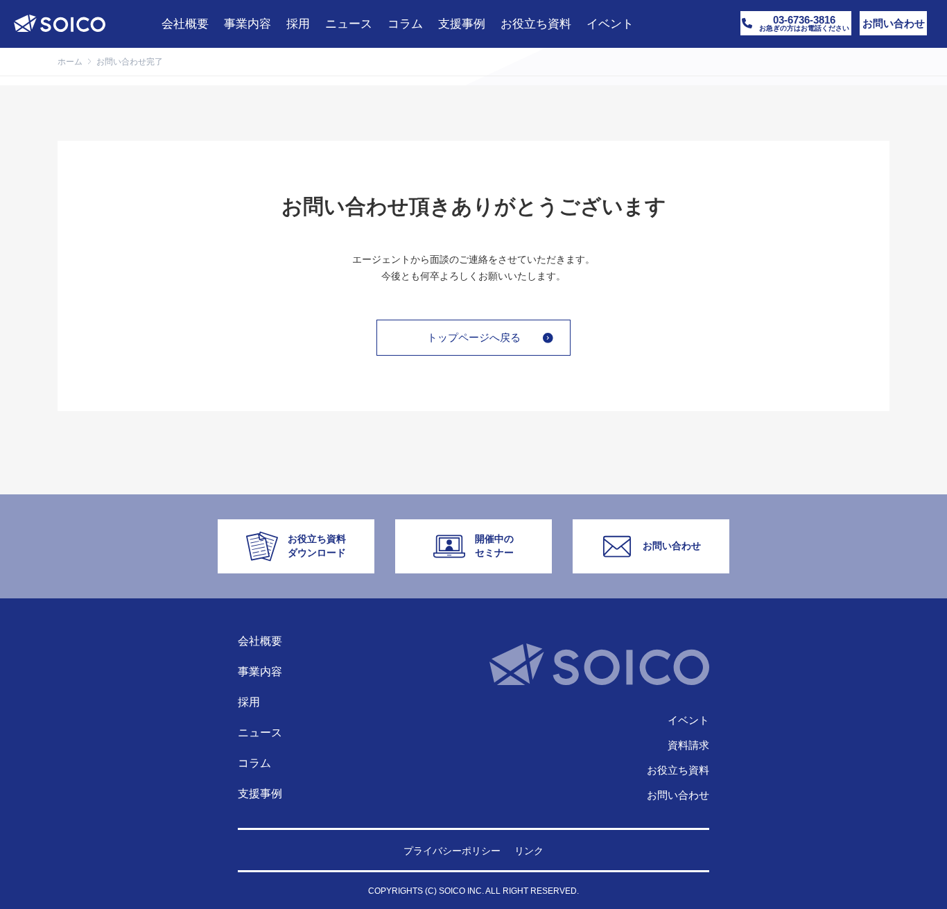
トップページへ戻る (474, 337)
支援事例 (260, 793)
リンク (529, 851)
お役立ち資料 (678, 770)
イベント (688, 720)
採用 (249, 702)
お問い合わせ (678, 795)
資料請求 (688, 745)
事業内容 (260, 671)
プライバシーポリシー (452, 851)
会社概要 (260, 641)
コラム (254, 763)
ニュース (260, 732)
